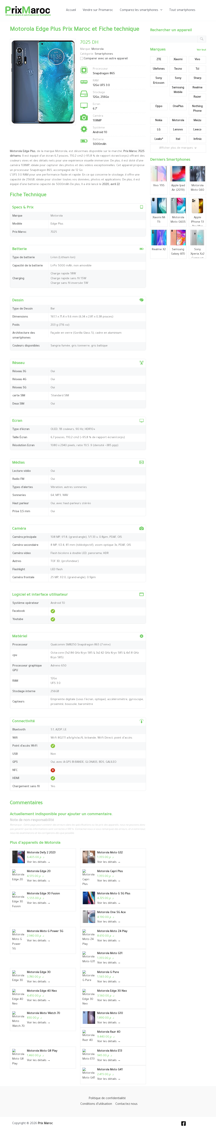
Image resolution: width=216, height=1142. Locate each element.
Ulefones (159, 69)
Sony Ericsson (158, 81)
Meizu (197, 120)
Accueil (71, 10)
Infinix (197, 139)
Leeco (197, 129)
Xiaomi (178, 59)
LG (159, 129)
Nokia (158, 120)
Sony (178, 78)
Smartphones (104, 54)
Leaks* (159, 139)
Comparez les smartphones (139, 10)
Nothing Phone (197, 109)
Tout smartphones (182, 10)
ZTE (159, 59)
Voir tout (201, 50)
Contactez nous (126, 1104)
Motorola (53, 843)
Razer (197, 97)
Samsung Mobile (178, 90)
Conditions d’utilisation (96, 1104)
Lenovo (178, 129)
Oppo (158, 106)
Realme (197, 87)
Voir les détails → (38, 862)
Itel (178, 139)
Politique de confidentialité (107, 1098)
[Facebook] (183, 1123)
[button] (160, 10)
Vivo (197, 59)
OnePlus (178, 106)
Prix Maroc (45, 1123)
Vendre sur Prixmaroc (98, 10)
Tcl (197, 69)
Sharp (197, 78)
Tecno (178, 69)
